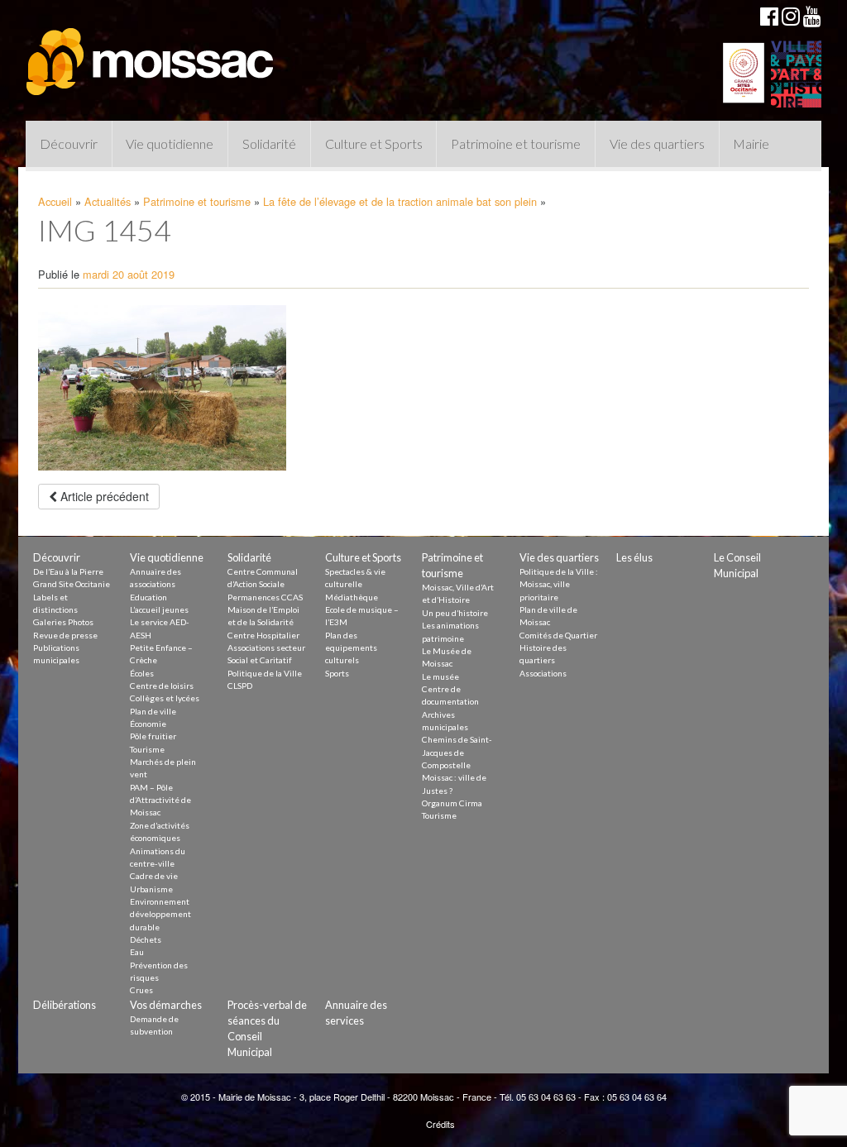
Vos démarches (166, 1004)
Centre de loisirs (162, 686)
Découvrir (69, 143)
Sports (337, 673)
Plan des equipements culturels (351, 648)
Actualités (107, 201)
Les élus (634, 557)
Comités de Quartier (558, 635)
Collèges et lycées (164, 698)
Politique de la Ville (264, 673)
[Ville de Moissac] (151, 54)
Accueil (55, 201)
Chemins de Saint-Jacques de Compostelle (457, 752)
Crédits (440, 1123)
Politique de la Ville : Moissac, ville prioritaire (558, 584)
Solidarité (269, 143)
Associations (543, 673)
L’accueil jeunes (159, 609)
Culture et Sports (374, 143)
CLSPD (239, 686)
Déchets (145, 939)
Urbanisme (151, 889)
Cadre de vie (154, 876)
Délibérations (64, 1004)
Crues (141, 990)
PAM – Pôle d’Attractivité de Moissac (160, 800)
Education (148, 597)
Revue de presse (65, 635)
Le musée (440, 676)
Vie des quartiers (657, 143)
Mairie (751, 143)
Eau (137, 952)
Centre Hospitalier (263, 635)
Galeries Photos (63, 622)
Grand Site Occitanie (71, 584)
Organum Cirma (452, 803)
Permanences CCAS (265, 597)
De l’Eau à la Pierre (68, 571)
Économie (148, 724)
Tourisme (147, 749)
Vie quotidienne (169, 143)
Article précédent (103, 496)
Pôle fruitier (153, 736)
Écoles (142, 673)
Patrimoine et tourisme (516, 143)
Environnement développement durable (160, 914)
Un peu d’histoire (455, 613)
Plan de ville (153, 711)
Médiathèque (351, 597)
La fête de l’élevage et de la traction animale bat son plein (400, 201)
